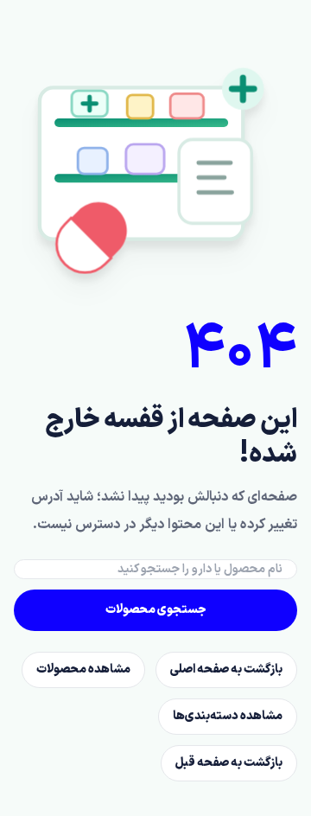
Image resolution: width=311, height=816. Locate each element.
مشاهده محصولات (83, 669)
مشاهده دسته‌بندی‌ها (227, 716)
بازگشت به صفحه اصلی (226, 669)
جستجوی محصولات (155, 610)
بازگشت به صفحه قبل (228, 763)
